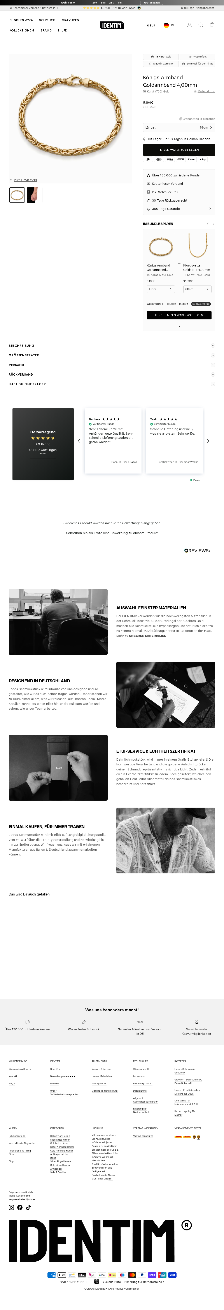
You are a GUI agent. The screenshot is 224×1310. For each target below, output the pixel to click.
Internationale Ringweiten (22, 1143)
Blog (11, 1161)
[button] (79, 441)
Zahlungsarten (99, 1083)
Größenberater (24, 355)
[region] (144, 441)
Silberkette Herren (60, 1139)
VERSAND (16, 365)
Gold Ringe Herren (60, 1165)
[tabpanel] (34, 927)
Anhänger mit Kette (60, 1154)
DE (173, 25)
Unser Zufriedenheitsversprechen (64, 1092)
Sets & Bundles (58, 1172)
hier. (110, 1178)
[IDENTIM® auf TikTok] (28, 1207)
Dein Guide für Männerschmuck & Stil (186, 1102)
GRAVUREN (70, 20)
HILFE (62, 30)
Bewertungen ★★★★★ (63, 1076)
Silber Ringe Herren (60, 1161)
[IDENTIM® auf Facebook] (20, 1207)
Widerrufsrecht (141, 1069)
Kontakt (13, 1076)
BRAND (46, 30)
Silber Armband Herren (62, 1147)
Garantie (54, 1083)
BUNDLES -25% (21, 20)
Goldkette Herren (59, 1143)
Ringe (53, 1158)
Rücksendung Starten (20, 1069)
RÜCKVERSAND (21, 374)
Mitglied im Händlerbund (105, 1090)
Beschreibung (21, 345)
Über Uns (55, 1069)
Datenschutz (140, 1090)
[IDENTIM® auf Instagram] (11, 1207)
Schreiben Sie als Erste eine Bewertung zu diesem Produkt (112, 533)
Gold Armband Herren (62, 1150)
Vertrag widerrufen (143, 1136)
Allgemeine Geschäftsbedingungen (145, 1100)
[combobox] (172, 25)
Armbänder (56, 1168)
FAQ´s (12, 1083)
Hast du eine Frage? (27, 384)
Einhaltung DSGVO (142, 1083)
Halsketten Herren (60, 1136)
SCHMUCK (47, 20)
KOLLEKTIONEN (21, 30)
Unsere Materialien (102, 1076)
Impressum (139, 1076)
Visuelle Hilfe (112, 1282)
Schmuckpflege (17, 1136)
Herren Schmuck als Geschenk (185, 1071)
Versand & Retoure (102, 1069)
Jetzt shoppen (152, 2)
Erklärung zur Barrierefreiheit (141, 1110)
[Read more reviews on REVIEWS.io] (43, 456)
